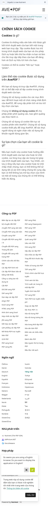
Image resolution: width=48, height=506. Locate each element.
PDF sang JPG (7, 347)
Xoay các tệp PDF (31, 306)
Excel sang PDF (7, 305)
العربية (27, 398)
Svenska (28, 368)
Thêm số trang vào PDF (34, 265)
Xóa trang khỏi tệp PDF (34, 324)
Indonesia (6, 387)
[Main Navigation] (43, 9)
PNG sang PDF (30, 232)
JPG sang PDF (7, 320)
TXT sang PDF (30, 295)
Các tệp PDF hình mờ (10, 268)
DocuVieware (10, 443)
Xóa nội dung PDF (32, 313)
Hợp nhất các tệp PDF (10, 316)
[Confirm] (32, 470)
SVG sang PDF (30, 247)
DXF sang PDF (7, 293)
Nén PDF (5, 335)
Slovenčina (6, 418)
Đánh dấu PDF (30, 339)
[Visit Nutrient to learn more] (3, 2)
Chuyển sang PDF (8, 235)
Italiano (5, 391)
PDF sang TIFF (30, 228)
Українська (29, 387)
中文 (26, 414)
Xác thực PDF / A (31, 310)
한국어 (27, 410)
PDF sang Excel (7, 343)
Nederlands (6, 398)
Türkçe (27, 375)
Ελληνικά (28, 379)
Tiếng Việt (29, 372)
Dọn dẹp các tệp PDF (10, 297)
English (5, 375)
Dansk (4, 368)
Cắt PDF (5, 286)
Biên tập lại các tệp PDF (11, 220)
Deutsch (5, 372)
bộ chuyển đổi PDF (9, 224)
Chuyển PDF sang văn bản (12, 232)
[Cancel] (26, 470)
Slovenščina (6, 421)
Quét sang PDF (30, 239)
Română (5, 414)
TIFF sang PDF (30, 269)
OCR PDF (5, 339)
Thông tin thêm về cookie (18, 488)
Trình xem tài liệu (31, 280)
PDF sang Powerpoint (33, 224)
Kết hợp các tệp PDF (9, 324)
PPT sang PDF (30, 235)
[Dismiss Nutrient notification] (45, 2)
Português (6, 410)
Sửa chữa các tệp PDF (33, 255)
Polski (4, 406)
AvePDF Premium (35, 17)
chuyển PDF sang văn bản (12, 228)
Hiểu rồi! (30, 495)
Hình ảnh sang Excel (10, 312)
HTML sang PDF (8, 308)
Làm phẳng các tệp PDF (11, 328)
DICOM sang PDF (8, 289)
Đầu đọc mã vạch (31, 350)
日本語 (27, 418)
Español (5, 379)
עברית (27, 395)
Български (29, 383)
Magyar (5, 395)
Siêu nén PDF (30, 243)
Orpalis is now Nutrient (16, 2)
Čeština (5, 364)
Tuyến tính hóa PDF (32, 291)
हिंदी (26, 402)
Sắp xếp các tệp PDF (32, 251)
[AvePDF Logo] (11, 9)
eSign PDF (6, 301)
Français (5, 383)
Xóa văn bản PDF (31, 328)
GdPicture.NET (10, 439)
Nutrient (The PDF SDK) (14, 435)
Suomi (27, 364)
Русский (28, 391)
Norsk (4, 402)
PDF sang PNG (30, 220)
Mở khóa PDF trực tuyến (11, 331)
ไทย (26, 406)
